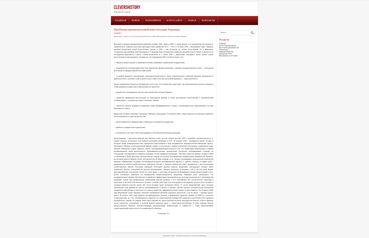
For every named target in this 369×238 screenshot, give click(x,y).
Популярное (153, 20)
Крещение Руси (225, 54)
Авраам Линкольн (226, 52)
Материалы (118, 36)
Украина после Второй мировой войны (137, 36)
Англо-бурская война (227, 46)
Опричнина (223, 50)
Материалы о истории (228, 56)
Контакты (208, 20)
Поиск (192, 20)
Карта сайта (174, 20)
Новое (136, 20)
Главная (120, 20)
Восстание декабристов (229, 48)
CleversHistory (127, 7)
